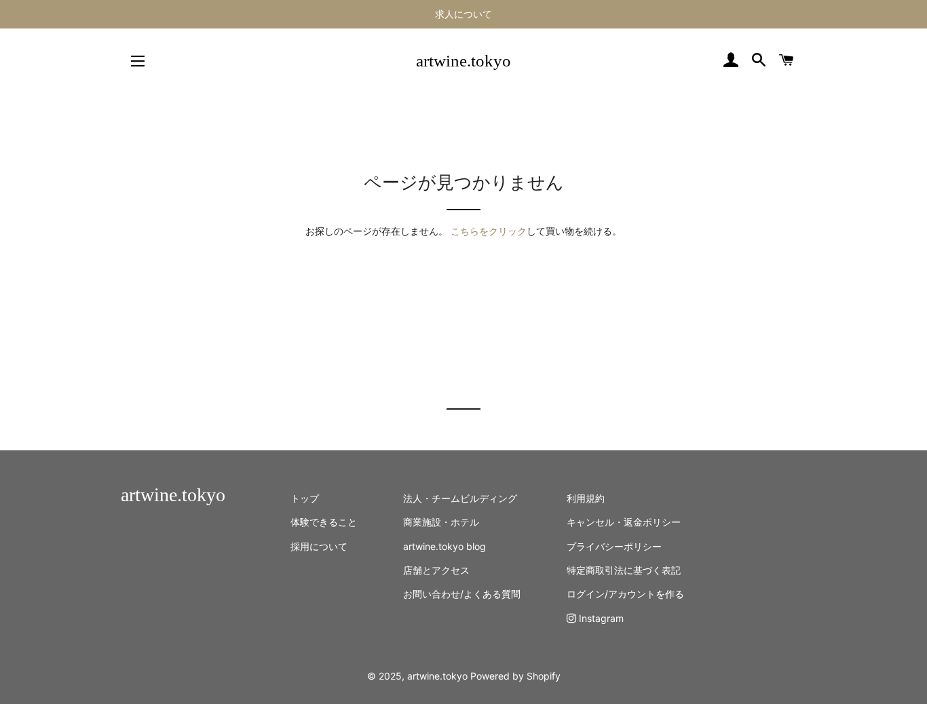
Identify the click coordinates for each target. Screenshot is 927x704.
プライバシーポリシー (614, 546)
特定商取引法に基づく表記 (624, 570)
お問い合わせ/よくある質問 (462, 594)
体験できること (323, 522)
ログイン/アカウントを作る (625, 594)
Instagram (600, 618)
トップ (304, 498)
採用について (318, 546)
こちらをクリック (489, 231)
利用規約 (586, 498)
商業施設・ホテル (441, 522)
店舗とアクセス (436, 570)
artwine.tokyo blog (444, 546)
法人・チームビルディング (460, 498)
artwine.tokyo (463, 61)
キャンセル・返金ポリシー (624, 522)
